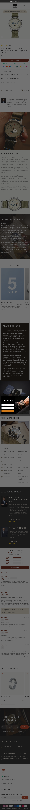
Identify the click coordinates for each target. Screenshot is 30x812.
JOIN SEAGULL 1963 (7, 410)
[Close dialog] (28, 397)
